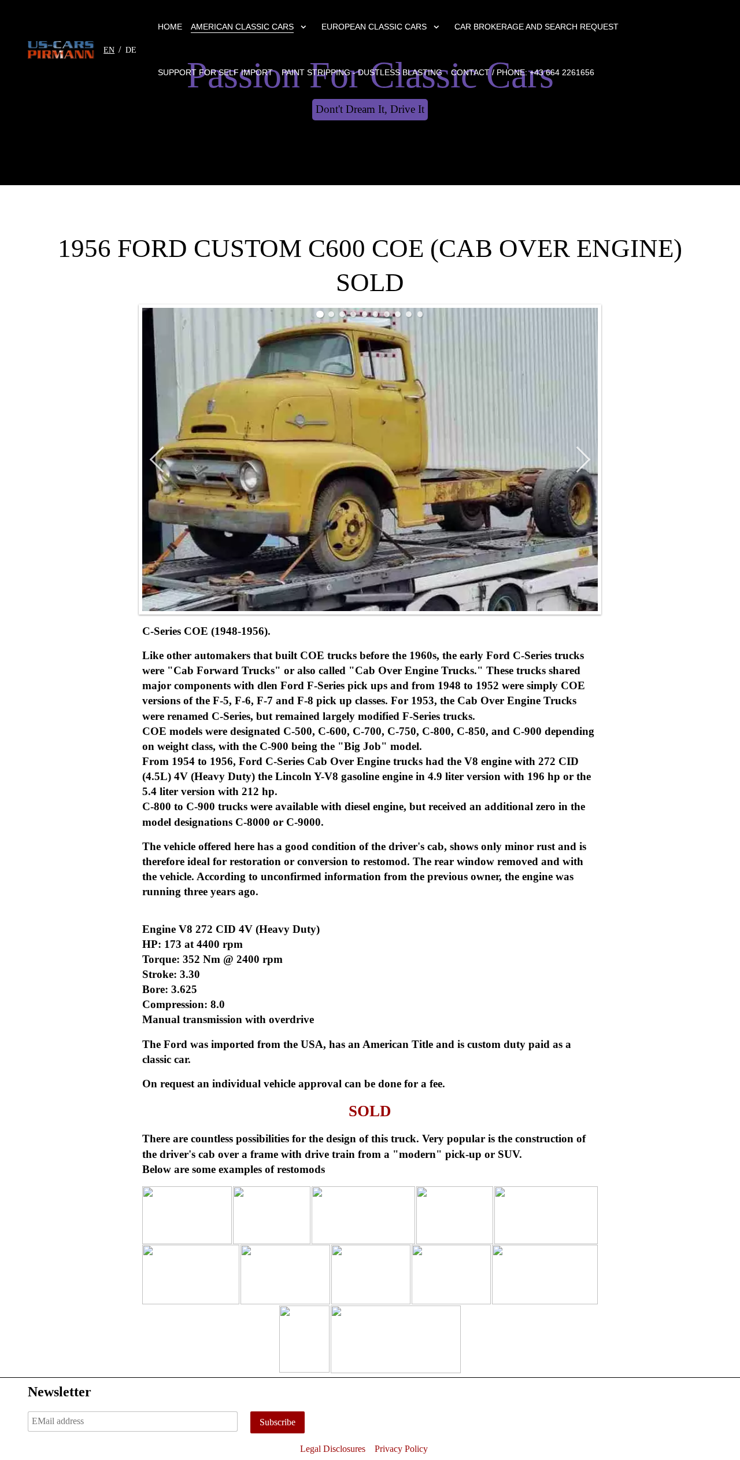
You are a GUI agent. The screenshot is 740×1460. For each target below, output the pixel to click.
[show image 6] (376, 314)
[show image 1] (320, 314)
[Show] (303, 29)
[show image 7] (387, 314)
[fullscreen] (587, 318)
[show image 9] (409, 314)
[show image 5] (365, 314)
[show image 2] (331, 314)
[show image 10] (420, 314)
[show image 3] (342, 314)
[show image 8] (398, 314)
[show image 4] (353, 314)
